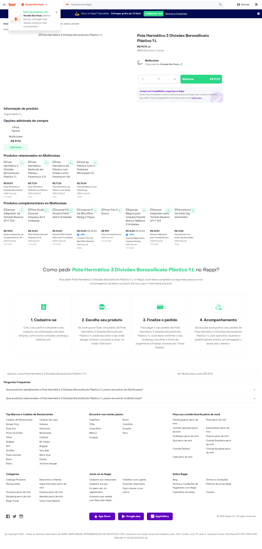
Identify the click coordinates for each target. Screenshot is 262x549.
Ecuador (127, 428)
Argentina (94, 419)
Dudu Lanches (13, 455)
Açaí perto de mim (182, 440)
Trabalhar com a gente (134, 479)
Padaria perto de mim (217, 436)
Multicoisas (152, 60)
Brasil (126, 419)
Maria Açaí (44, 455)
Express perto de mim (51, 492)
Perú (125, 433)
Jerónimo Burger (48, 463)
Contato (210, 492)
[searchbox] (142, 4)
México (93, 433)
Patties (43, 459)
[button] (34, 4)
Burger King (12, 424)
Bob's (9, 459)
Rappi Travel (12, 501)
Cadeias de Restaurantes (19, 419)
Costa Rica (95, 428)
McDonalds (45, 433)
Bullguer (10, 441)
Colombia (128, 424)
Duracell (75, 24)
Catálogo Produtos (16, 479)
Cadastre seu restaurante (102, 479)
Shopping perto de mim (18, 496)
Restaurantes (13, 484)
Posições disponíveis (134, 484)
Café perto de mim (183, 457)
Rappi (6, 29)
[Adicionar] (21, 162)
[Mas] (175, 79)
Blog (175, 479)
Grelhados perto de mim (185, 436)
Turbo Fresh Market (49, 501)
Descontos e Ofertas (50, 479)
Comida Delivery (181, 448)
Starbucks (44, 428)
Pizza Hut (11, 428)
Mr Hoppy (44, 441)
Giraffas (10, 450)
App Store (104, 516)
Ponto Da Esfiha (14, 433)
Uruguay (93, 437)
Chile (92, 424)
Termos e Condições (176, 13)
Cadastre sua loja (98, 484)
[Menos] (143, 79)
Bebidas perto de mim (51, 496)
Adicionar (16, 147)
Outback (43, 437)
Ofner (9, 437)
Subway (43, 424)
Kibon (9, 463)
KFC (8, 446)
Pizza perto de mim (216, 419)
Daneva (67, 24)
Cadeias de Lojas (48, 419)
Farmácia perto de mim (18, 492)
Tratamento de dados (184, 492)
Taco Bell (44, 450)
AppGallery (162, 516)
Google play (133, 516)
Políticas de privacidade (218, 484)
